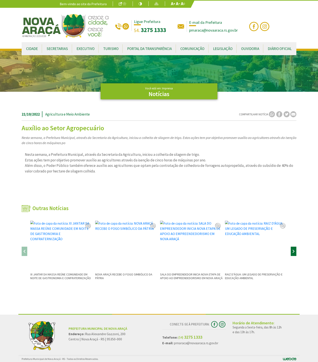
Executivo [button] (86, 48)
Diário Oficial (280, 48)
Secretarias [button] (57, 48)
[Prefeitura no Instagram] (265, 26)
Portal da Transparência (149, 48)
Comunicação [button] (192, 48)
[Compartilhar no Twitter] (287, 114)
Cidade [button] (32, 48)
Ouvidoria (250, 48)
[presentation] (24, 251)
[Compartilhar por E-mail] (293, 114)
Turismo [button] (111, 48)
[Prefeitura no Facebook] (254, 26)
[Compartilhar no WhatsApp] (272, 114)
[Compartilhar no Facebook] (279, 114)
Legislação (223, 48)
